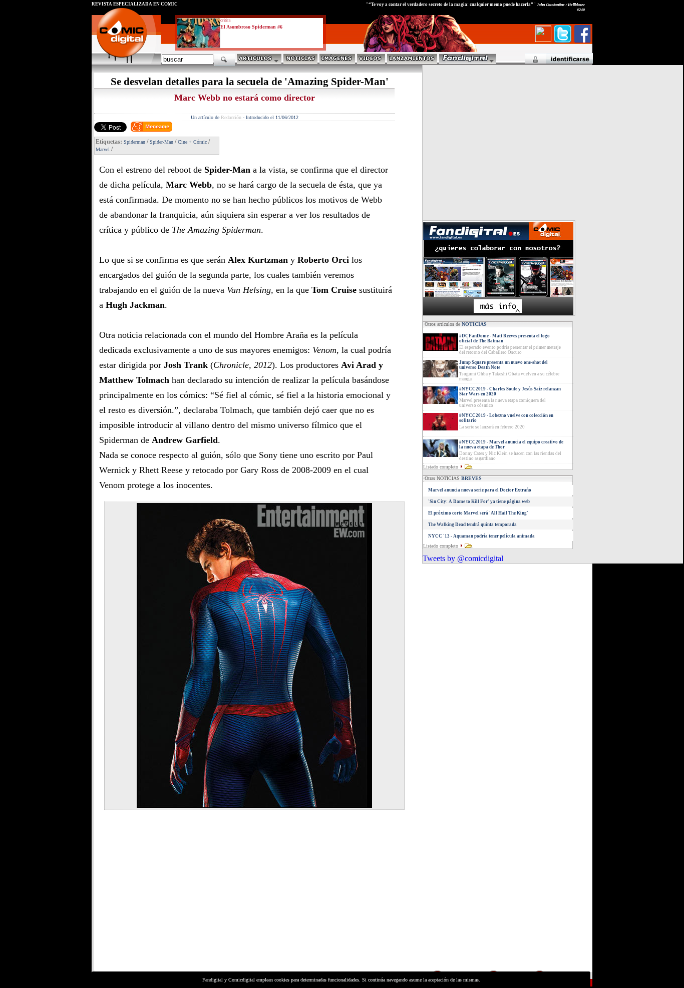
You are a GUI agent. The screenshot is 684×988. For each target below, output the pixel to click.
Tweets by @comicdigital (463, 558)
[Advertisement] (185, 899)
